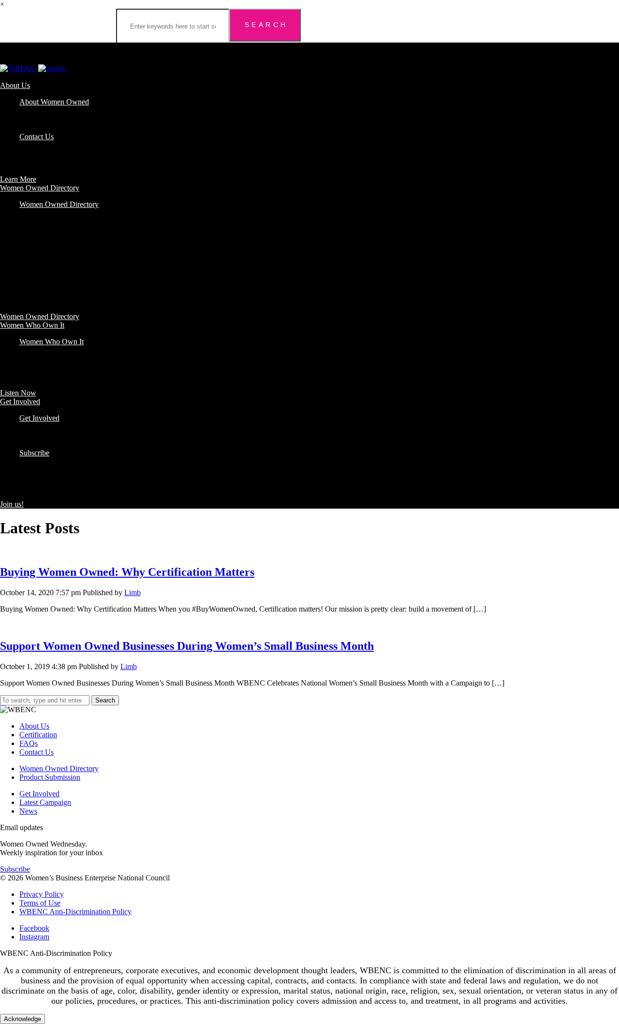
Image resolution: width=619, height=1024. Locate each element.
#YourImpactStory (47, 427)
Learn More (18, 179)
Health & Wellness (47, 256)
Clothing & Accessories (55, 230)
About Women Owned (54, 102)
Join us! (12, 504)
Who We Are (39, 110)
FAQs (28, 128)
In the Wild (36, 435)
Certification (38, 119)
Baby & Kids (39, 213)
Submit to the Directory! (56, 444)
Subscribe (34, 453)
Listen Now (18, 393)
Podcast (31, 350)
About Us (15, 85)
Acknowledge (22, 1019)
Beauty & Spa (40, 222)
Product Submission (49, 777)
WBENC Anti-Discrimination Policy (75, 911)
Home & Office (43, 265)
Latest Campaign (45, 802)
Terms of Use (39, 903)
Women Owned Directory (39, 188)
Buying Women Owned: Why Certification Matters (127, 572)
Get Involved (20, 401)
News (28, 811)
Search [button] (105, 700)
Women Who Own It (32, 325)
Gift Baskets (38, 248)
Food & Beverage (46, 239)
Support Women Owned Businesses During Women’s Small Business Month (187, 646)
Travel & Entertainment (55, 274)
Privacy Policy (41, 894)
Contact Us (36, 136)
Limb (132, 592)
